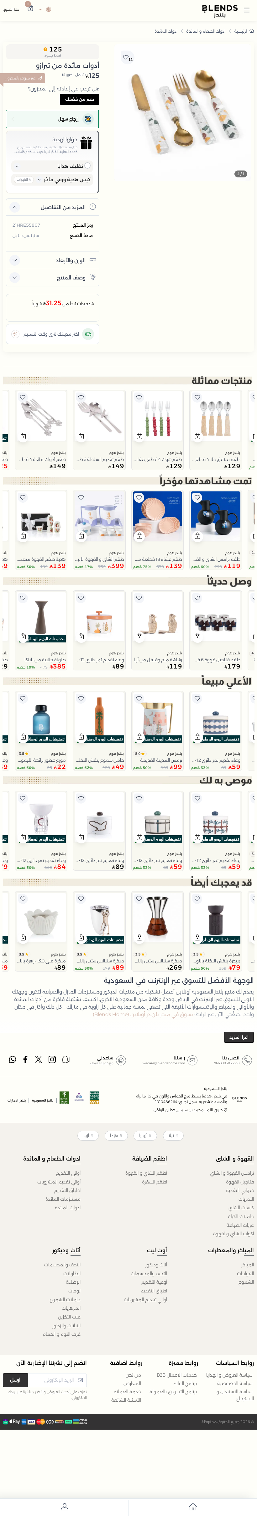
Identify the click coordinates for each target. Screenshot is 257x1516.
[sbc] (79, 1099)
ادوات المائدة (166, 31)
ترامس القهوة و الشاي (232, 1173)
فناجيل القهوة (240, 1182)
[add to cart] (197, 436)
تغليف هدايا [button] (70, 166)
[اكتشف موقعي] (15, 334)
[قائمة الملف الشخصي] (64, 1508)
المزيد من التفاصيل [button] (63, 207)
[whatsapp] (12, 1061)
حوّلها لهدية (64, 140)
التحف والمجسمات (149, 1273)
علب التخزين (69, 1317)
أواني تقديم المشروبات (59, 1182)
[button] (246, 9)
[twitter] (39, 1061)
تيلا (171, 1135)
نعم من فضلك (79, 99)
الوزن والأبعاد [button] (71, 260)
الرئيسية (241, 31)
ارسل (15, 1380)
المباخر (247, 1265)
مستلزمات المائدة (63, 1199)
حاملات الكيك (241, 1216)
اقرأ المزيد (239, 1037)
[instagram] (52, 1061)
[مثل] (197, 398)
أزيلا (86, 1135)
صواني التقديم (240, 1190)
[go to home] (192, 1508)
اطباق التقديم (67, 1190)
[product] (216, 416)
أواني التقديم (68, 1173)
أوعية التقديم (154, 1282)
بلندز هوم (232, 453)
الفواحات (245, 1273)
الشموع (246, 1282)
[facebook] (26, 1061)
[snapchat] (65, 1061)
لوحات (74, 1291)
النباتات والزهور (66, 1326)
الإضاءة (73, 1282)
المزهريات (71, 1308)
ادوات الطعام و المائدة (205, 31)
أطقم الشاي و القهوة (146, 1173)
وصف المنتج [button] (71, 278)
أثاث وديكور (156, 1265)
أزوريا (143, 1135)
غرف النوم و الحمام (62, 1334)
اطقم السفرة (154, 1182)
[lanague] (44, 10)
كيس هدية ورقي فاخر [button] (67, 179)
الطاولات (72, 1273)
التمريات (246, 1199)
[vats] (94, 1099)
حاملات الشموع (65, 1299)
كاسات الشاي (241, 1207)
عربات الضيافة (240, 1225)
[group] (182, 112)
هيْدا (114, 1135)
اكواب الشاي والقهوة (233, 1234)
